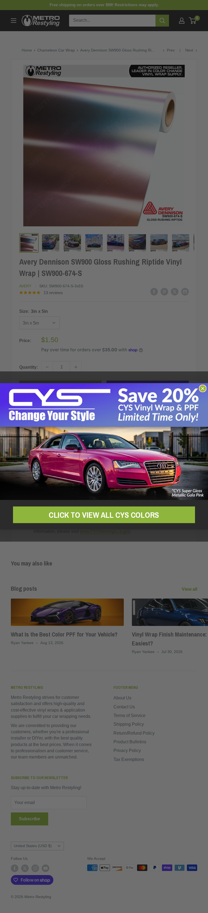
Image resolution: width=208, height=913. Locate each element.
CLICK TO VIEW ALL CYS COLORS (104, 514)
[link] (104, 441)
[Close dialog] (202, 388)
